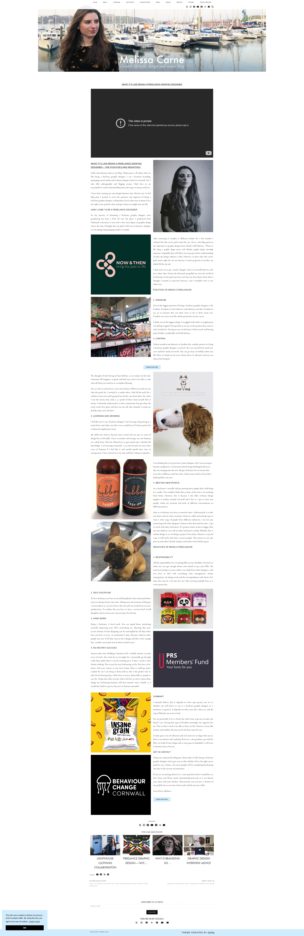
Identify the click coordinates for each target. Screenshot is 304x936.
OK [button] (24, 928)
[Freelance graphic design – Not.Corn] (136, 845)
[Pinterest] (194, 7)
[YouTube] (198, 7)
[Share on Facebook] (101, 874)
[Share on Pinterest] (108, 874)
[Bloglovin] (205, 7)
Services (179, 2)
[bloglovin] (152, 922)
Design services (205, 2)
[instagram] (141, 922)
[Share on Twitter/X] (104, 874)
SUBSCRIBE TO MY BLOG (152, 902)
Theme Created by (198, 932)
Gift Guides (130, 2)
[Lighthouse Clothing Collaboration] (105, 845)
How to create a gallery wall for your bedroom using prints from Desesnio (119, 883)
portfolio (159, 785)
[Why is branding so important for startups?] (168, 845)
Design (168, 2)
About (105, 2)
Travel (158, 2)
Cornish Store (145, 2)
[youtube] (162, 922)
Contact (191, 2)
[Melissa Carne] (152, 36)
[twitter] (136, 922)
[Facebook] (202, 7)
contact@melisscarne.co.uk (188, 778)
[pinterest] (157, 922)
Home (95, 2)
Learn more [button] (34, 921)
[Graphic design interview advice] (199, 845)
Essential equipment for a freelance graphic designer (190, 882)
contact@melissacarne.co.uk (118, 187)
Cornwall (116, 2)
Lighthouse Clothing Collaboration (105, 862)
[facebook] (147, 922)
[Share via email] (97, 874)
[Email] (209, 7)
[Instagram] (190, 7)
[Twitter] (187, 7)
